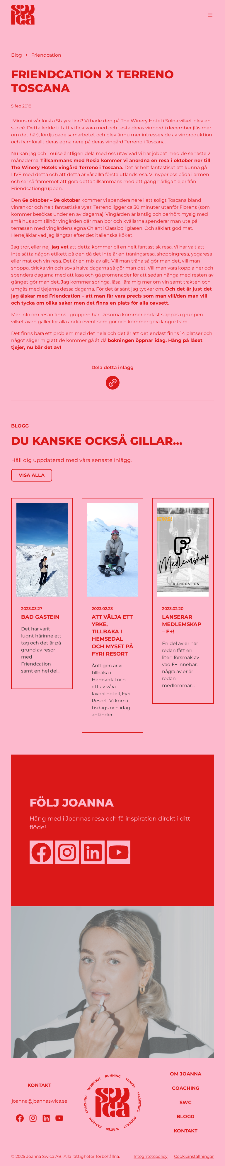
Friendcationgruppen (36, 188)
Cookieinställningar (194, 1156)
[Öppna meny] (210, 14)
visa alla (32, 475)
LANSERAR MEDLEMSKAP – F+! (181, 624)
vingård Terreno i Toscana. (135, 142)
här (95, 314)
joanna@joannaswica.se (39, 1101)
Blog (16, 55)
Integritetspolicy (151, 1156)
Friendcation (46, 55)
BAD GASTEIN (40, 617)
